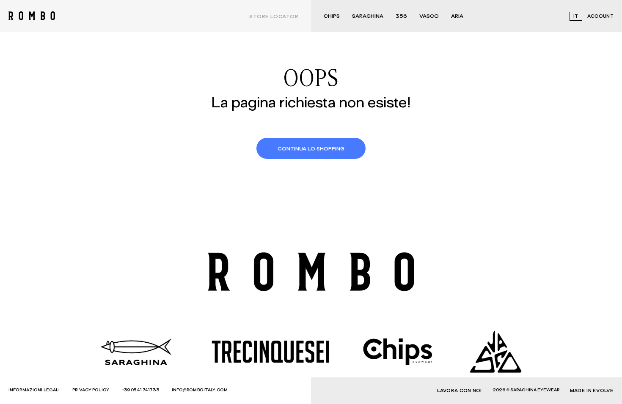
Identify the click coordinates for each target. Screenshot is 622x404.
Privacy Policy (90, 390)
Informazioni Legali (34, 390)
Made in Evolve (592, 390)
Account (600, 16)
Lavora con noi (459, 390)
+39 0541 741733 (140, 390)
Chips (332, 16)
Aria (457, 16)
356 (401, 16)
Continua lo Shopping (311, 149)
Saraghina (367, 16)
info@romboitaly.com (200, 390)
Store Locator (273, 16)
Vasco (429, 16)
